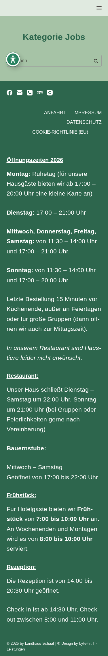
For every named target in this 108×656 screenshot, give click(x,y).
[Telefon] (30, 92)
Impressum (87, 112)
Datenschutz (84, 122)
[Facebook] (9, 92)
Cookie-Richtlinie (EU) (60, 132)
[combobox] (48, 61)
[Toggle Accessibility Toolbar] (13, 59)
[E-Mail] (19, 92)
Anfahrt (55, 112)
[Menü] (99, 8)
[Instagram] (50, 92)
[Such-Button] (95, 60)
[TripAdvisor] (40, 92)
